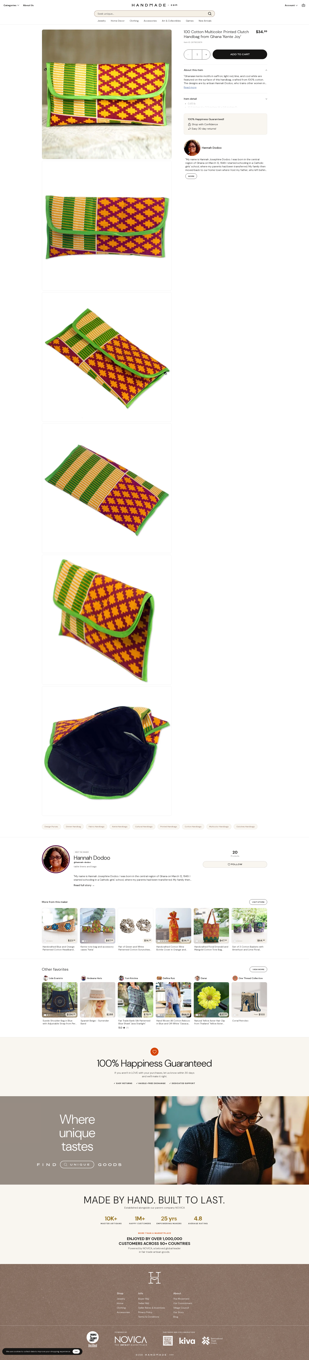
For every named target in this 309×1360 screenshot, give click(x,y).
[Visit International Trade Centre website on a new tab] (212, 1340)
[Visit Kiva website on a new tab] (187, 1340)
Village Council (181, 1307)
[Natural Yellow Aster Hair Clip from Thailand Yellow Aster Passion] (211, 1000)
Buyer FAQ (143, 1298)
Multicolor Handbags (219, 826)
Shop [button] (120, 1293)
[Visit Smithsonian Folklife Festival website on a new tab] (168, 1341)
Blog (175, 1316)
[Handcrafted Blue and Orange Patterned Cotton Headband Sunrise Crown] (59, 925)
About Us (28, 5)
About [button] (177, 1293)
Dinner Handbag (73, 826)
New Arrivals (205, 20)
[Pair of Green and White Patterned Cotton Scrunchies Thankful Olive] (135, 925)
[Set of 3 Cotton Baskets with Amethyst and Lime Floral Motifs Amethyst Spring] (249, 925)
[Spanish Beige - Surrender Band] (97, 999)
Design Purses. (51, 826)
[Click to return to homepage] (154, 5)
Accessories (150, 20)
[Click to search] (211, 13)
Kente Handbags (119, 826)
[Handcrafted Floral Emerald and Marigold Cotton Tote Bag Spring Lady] (211, 925)
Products (235, 856)
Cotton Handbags (193, 826)
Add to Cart (240, 54)
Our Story (178, 1312)
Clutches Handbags (245, 826)
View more (258, 969)
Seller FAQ (143, 1303)
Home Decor (118, 20)
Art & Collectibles (171, 20)
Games (190, 20)
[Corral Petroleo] (249, 999)
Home (120, 1303)
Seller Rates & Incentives (151, 1307)
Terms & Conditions (148, 1316)
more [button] (191, 176)
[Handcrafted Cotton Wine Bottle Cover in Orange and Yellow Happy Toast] (173, 925)
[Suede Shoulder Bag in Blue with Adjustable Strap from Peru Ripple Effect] (59, 1000)
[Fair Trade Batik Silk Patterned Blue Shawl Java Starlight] (135, 999)
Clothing (134, 20)
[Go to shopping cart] (303, 5)
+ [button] (206, 54)
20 (235, 852)
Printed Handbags (168, 826)
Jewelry (102, 20)
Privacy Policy (145, 1312)
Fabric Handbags (96, 826)
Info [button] (140, 1293)
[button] (11, 5)
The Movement (181, 1298)
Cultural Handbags (144, 826)
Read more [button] (190, 87)
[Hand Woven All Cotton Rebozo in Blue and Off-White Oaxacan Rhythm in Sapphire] (173, 999)
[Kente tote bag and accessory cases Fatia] (97, 925)
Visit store (258, 902)
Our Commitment (182, 1303)
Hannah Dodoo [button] (212, 148)
